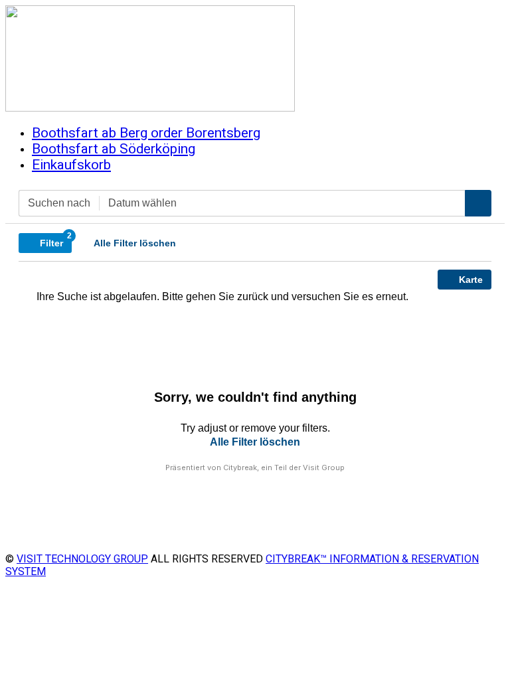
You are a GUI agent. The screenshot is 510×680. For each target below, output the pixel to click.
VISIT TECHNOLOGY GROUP (82, 558)
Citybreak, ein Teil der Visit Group (284, 467)
